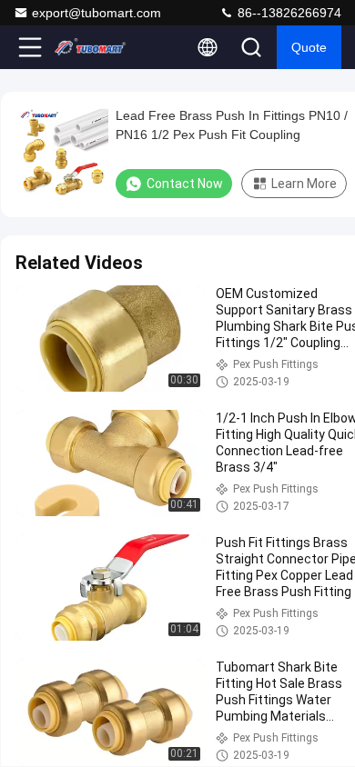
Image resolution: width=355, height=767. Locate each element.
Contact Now (185, 183)
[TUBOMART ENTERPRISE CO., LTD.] (90, 47)
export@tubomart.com (96, 12)
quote (309, 47)
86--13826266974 (287, 12)
